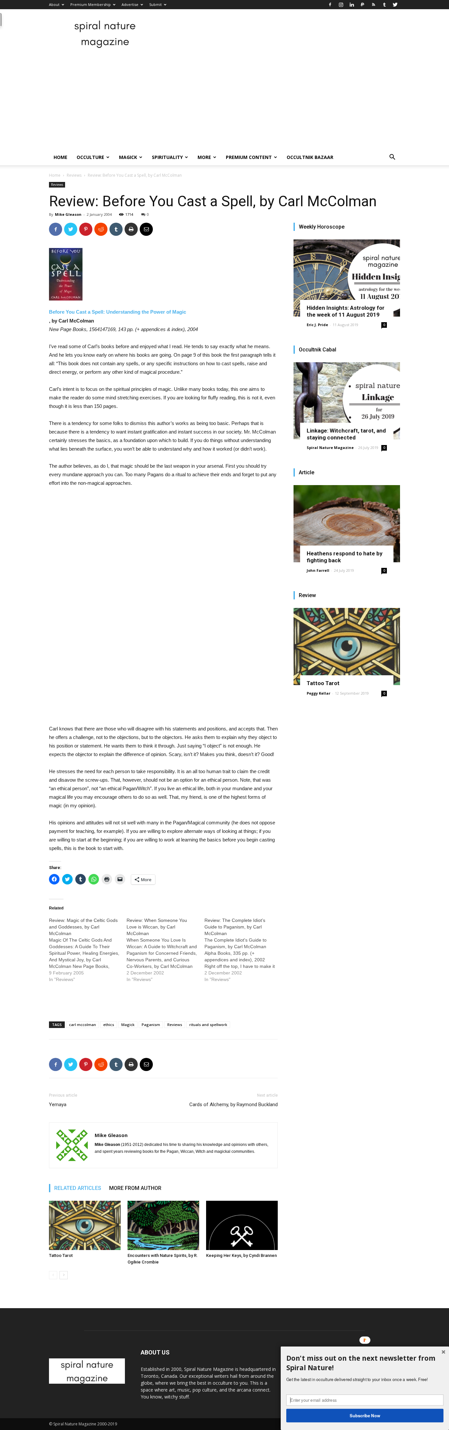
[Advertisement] (224, 100)
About (54, 4)
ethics (108, 1024)
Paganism (151, 1024)
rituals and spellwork (208, 1024)
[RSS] (373, 4)
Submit (155, 4)
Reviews (74, 175)
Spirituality (167, 157)
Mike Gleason (68, 214)
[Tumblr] (384, 4)
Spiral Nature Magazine (330, 447)
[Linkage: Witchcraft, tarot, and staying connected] (347, 400)
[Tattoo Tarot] (85, 1225)
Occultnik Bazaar (310, 157)
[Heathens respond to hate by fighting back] (347, 523)
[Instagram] (341, 4)
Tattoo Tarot (61, 1255)
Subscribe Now (365, 1415)
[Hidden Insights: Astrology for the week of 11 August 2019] (347, 278)
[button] (392, 158)
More (204, 157)
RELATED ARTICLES (77, 1188)
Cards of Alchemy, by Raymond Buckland (233, 1104)
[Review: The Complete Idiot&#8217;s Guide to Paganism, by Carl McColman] (243, 950)
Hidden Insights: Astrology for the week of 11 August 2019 (346, 311)
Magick (128, 157)
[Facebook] (330, 4)
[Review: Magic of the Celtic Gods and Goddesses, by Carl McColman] (88, 950)
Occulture (90, 157)
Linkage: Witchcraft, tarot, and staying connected (346, 434)
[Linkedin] (352, 4)
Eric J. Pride (317, 324)
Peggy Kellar (318, 693)
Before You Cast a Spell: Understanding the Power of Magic (117, 312)
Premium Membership (90, 4)
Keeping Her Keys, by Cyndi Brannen (241, 1255)
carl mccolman (82, 1024)
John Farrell (318, 570)
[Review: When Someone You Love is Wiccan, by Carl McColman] (165, 950)
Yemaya (57, 1104)
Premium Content (249, 157)
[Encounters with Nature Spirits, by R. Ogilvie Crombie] (163, 1225)
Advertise (130, 4)
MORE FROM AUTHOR (135, 1188)
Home (60, 157)
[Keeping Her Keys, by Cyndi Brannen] (242, 1225)
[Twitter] (395, 4)
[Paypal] (362, 4)
